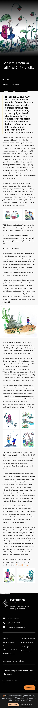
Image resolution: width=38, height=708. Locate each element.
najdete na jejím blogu (21, 565)
